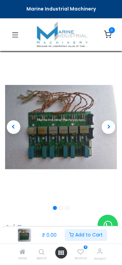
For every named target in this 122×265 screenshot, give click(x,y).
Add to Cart (88, 234)
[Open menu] (61, 253)
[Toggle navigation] (15, 34)
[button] (13, 127)
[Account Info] (100, 251)
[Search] (41, 252)
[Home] (22, 252)
